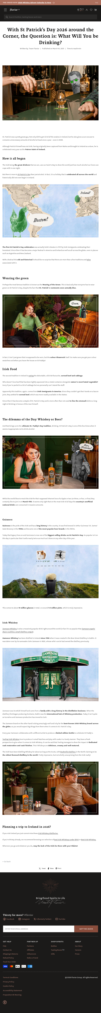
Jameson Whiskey (9, 629)
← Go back (6, 861)
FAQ (96, 3)
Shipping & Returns (10, 954)
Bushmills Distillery (68, 752)
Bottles (54, 946)
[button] (5, 9)
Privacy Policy (8, 982)
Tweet (44, 868)
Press (77, 954)
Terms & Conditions (10, 977)
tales (89, 260)
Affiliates (30, 950)
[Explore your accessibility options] (5, 1002)
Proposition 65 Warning (12, 995)
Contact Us (7, 950)
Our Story (78, 946)
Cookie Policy (8, 986)
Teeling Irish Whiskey (10, 739)
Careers (78, 950)
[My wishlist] (91, 9)
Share (52, 868)
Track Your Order (9, 962)
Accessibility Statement (12, 990)
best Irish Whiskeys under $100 (66, 839)
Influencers (31, 954)
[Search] (7, 17)
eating (31, 376)
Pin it (59, 868)
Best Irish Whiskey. (88, 839)
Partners (30, 946)
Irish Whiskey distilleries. (48, 833)
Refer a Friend (32, 958)
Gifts (53, 954)
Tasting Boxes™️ (57, 950)
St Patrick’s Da (23, 174)
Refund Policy (8, 958)
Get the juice (86, 929)
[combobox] (50, 17)
